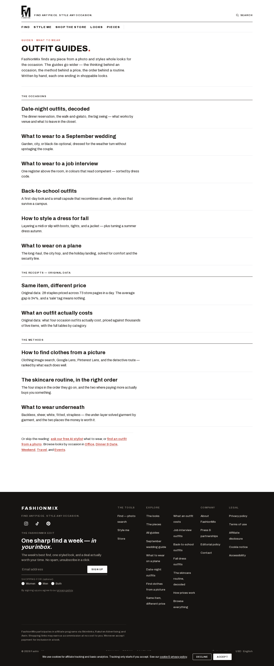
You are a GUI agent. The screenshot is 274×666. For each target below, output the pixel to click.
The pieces (153, 524)
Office (89, 444)
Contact (206, 552)
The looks (152, 516)
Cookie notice (238, 547)
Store (121, 538)
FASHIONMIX (39, 508)
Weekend (28, 449)
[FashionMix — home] (25, 12)
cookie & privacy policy (173, 656)
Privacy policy (238, 516)
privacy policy (65, 590)
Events (59, 449)
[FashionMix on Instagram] (26, 523)
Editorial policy (210, 544)
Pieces (113, 27)
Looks (96, 27)
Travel (42, 449)
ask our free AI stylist (67, 439)
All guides (152, 532)
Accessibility (237, 555)
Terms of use (238, 524)
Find (25, 27)
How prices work (184, 592)
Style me (43, 27)
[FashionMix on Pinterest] (48, 523)
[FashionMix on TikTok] (37, 523)
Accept (222, 657)
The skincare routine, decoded (182, 578)
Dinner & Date (106, 444)
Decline (202, 657)
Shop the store (70, 27)
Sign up (97, 569)
